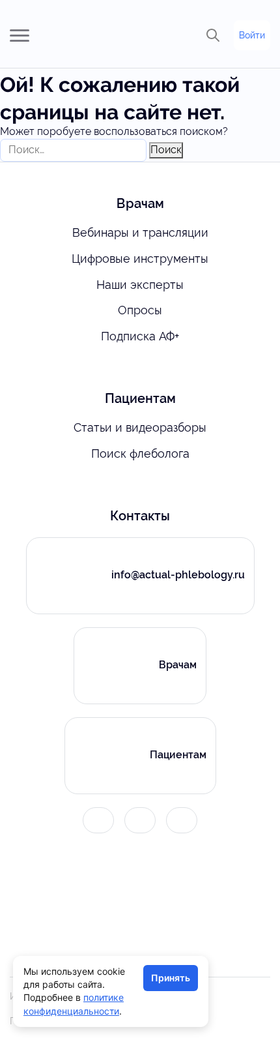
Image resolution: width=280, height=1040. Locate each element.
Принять (170, 977)
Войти (252, 35)
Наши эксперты (140, 284)
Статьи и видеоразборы (140, 427)
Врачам (178, 665)
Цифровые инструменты (140, 258)
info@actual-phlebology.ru (178, 575)
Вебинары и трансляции (140, 232)
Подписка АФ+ (140, 336)
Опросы (140, 310)
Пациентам (178, 755)
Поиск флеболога (140, 453)
